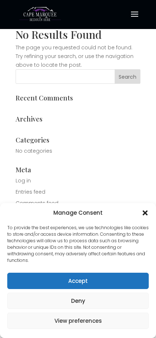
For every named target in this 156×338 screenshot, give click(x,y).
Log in (23, 180)
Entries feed (30, 191)
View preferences (78, 321)
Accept (78, 281)
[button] (145, 213)
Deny (78, 301)
